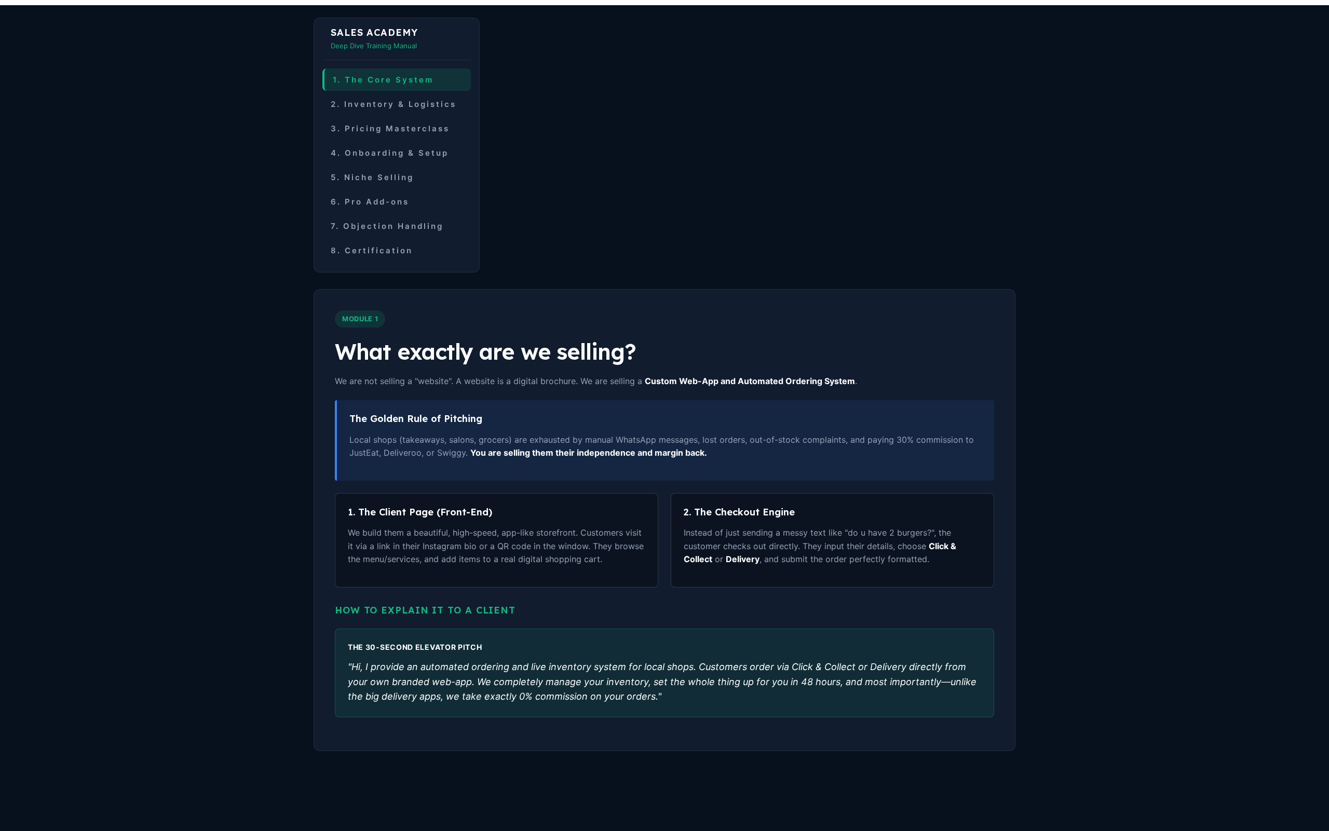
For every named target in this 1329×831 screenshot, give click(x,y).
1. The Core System (383, 80)
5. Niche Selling (372, 177)
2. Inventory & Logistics (393, 104)
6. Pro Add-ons (370, 202)
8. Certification (372, 250)
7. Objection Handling (387, 226)
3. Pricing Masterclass (390, 128)
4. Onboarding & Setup (390, 153)
